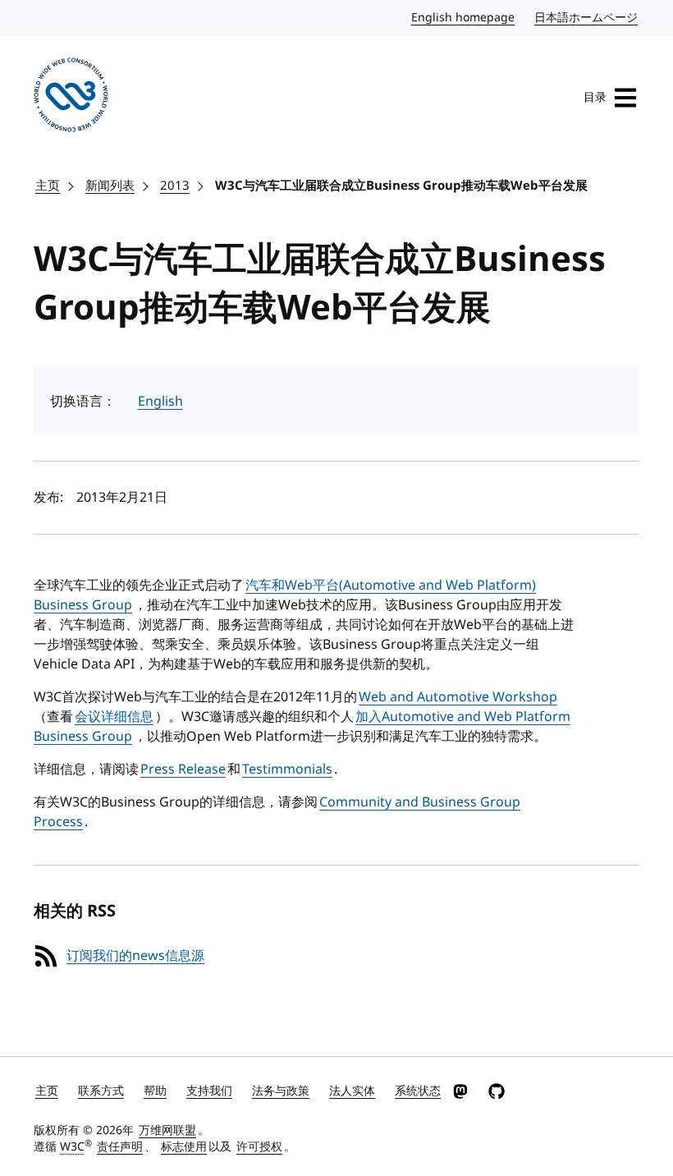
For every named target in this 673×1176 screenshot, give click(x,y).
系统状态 (418, 1091)
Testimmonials (287, 769)
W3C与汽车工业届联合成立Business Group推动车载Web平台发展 (401, 186)
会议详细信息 (114, 717)
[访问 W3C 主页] (71, 97)
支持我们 (209, 1091)
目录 (595, 97)
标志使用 (184, 1146)
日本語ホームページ (586, 17)
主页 (47, 186)
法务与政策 (280, 1091)
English (160, 401)
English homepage (463, 17)
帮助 (155, 1091)
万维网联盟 (167, 1130)
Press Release (183, 769)
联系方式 (101, 1091)
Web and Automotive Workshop (458, 697)
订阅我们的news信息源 (135, 956)
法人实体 (352, 1091)
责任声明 (120, 1146)
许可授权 (259, 1146)
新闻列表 (110, 186)
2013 (175, 186)
